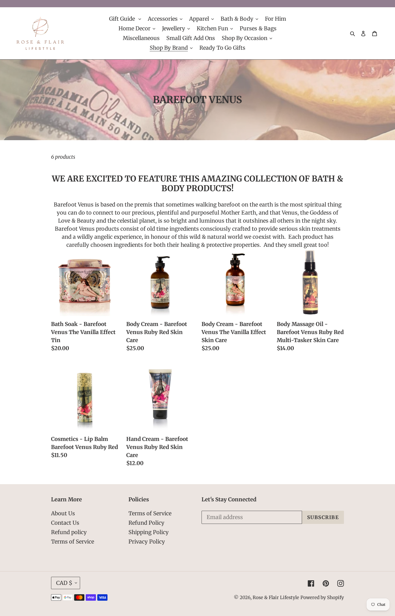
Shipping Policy (148, 532)
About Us (63, 513)
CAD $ (64, 582)
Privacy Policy (146, 541)
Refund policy (69, 532)
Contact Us (65, 522)
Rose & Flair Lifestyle (276, 597)
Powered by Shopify (322, 597)
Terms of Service (72, 541)
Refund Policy (146, 522)
